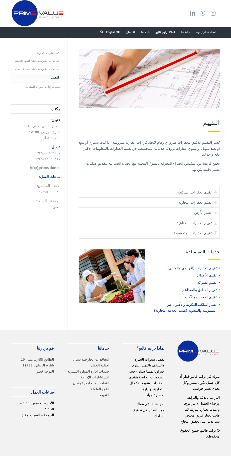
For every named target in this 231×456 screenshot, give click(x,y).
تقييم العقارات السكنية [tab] (195, 192)
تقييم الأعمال (207, 275)
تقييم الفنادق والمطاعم (199, 290)
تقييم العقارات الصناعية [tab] (194, 223)
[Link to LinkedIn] (192, 13)
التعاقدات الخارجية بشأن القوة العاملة (37, 61)
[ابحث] (100, 32)
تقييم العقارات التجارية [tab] (195, 202)
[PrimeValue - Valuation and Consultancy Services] (37, 13)
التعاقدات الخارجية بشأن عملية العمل (37, 69)
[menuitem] (206, 32)
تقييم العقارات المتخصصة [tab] (193, 233)
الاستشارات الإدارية (48, 53)
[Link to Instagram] (213, 13)
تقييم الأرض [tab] (203, 212)
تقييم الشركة (207, 282)
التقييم (55, 77)
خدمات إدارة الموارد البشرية (42, 87)
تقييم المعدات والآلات (201, 297)
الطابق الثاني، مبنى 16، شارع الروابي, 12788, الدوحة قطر (37, 365)
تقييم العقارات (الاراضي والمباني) (192, 268)
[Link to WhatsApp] (202, 13)
